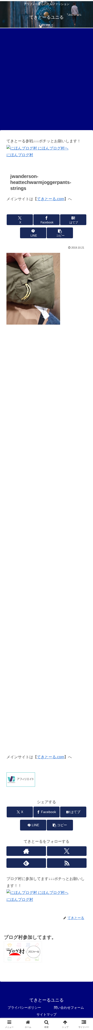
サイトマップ (46, 1014)
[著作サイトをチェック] (26, 851)
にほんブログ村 (19, 155)
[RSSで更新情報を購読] (67, 863)
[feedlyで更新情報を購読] (26, 863)
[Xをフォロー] (67, 851)
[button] (60, 232)
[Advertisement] (46, 80)
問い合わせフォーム (69, 1007)
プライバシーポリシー (24, 1007)
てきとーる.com (50, 199)
